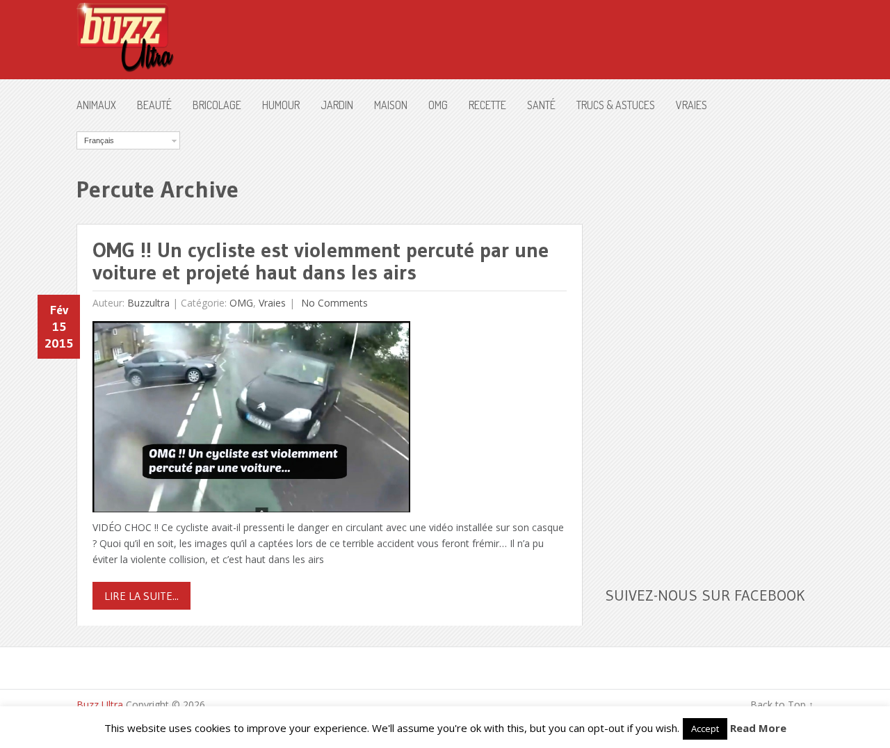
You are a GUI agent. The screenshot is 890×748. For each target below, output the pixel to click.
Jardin (337, 105)
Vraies (691, 105)
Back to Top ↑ (782, 704)
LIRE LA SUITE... (141, 596)
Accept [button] (705, 728)
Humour (281, 105)
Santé (541, 105)
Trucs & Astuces (615, 105)
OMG (438, 105)
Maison (390, 105)
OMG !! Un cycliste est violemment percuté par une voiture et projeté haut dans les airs (320, 261)
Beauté (154, 105)
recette (487, 105)
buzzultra (148, 302)
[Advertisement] (709, 339)
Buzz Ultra (99, 704)
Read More (758, 728)
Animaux (96, 105)
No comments (333, 302)
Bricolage (217, 105)
